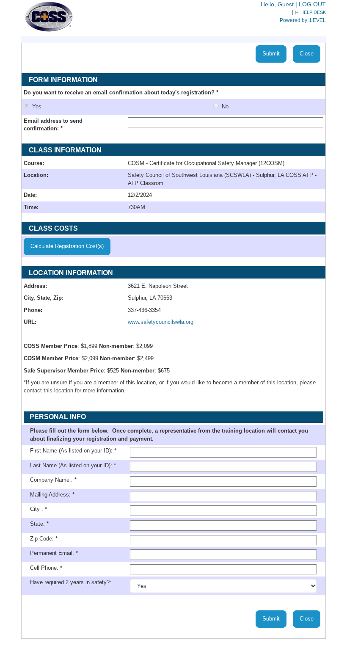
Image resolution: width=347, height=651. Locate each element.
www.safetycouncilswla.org (160, 322)
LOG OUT (312, 4)
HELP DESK (313, 12)
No (225, 106)
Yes (41, 106)
